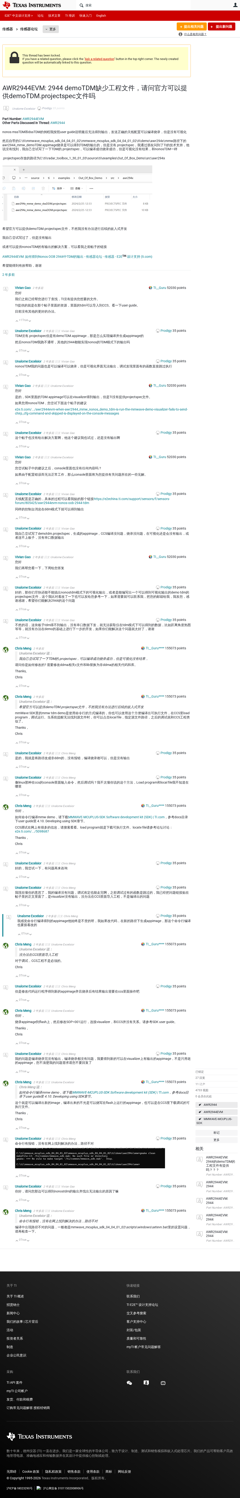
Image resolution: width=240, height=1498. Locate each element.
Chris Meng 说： (31, 1087)
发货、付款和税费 (20, 1399)
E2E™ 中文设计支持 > (19, 15)
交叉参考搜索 (136, 1313)
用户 (235, 5)
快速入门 (85, 15)
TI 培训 (70, 15)
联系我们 (133, 1296)
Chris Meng (23, 648)
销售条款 (74, 1471)
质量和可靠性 (137, 1338)
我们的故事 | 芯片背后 (22, 1321)
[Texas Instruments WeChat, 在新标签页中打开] (129, 1384)
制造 (10, 1347)
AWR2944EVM (213, 1112)
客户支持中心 (136, 1321)
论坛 (41, 15)
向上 (17, 321)
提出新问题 (223, 26)
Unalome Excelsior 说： (36, 653)
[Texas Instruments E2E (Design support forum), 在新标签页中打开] (146, 1384)
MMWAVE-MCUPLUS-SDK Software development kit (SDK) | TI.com (116, 817)
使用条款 (93, 1471)
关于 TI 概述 (15, 1296)
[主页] (35, 5)
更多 (52, 29)
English (101, 15)
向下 (30, 321)
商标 (108, 1471)
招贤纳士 (13, 1305)
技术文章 (54, 15)
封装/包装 (134, 1330)
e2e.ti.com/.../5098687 (32, 831)
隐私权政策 (53, 1471)
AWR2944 (210, 1104)
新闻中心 (13, 1313)
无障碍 (11, 1471)
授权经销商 (42, 1408)
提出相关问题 (194, 26)
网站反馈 (124, 1471)
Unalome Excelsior (23, 108)
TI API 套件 (14, 1382)
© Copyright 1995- (24, 1478)
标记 (217, 1132)
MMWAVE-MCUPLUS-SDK (214, 1121)
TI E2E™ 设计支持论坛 (142, 1305)
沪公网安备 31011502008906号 (63, 1488)
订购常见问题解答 (20, 1408)
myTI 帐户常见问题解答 (144, 1347)
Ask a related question (99, 59)
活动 (10, 1330)
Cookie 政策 (30, 1471)
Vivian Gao (23, 288)
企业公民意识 (16, 1355)
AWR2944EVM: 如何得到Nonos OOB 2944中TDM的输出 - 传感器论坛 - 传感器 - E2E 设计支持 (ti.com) (77, 256)
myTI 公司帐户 (17, 1391)
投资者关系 (15, 1338)
